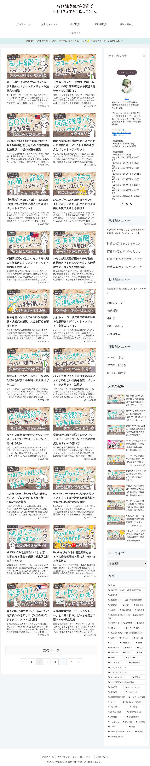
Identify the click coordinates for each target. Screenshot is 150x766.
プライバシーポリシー (83, 757)
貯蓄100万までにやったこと (124, 243)
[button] (143, 55)
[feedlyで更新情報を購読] (127, 204)
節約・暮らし (115, 325)
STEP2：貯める (116, 365)
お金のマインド (116, 302)
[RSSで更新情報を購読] (131, 204)
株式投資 (112, 310)
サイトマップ (63, 757)
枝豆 (127, 98)
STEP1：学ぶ (115, 357)
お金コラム (113, 333)
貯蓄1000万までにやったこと (124, 259)
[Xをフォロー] (123, 204)
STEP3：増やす (116, 372)
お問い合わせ (118, 135)
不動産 (111, 318)
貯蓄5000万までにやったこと (124, 266)
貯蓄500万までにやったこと (124, 251)
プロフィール (118, 130)
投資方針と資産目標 (121, 132)
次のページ (51, 650)
